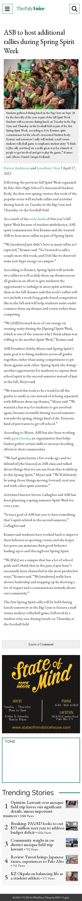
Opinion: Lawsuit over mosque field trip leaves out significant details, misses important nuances (33, 808)
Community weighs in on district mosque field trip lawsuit (32, 844)
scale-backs (38, 218)
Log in (66, 897)
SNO (58, 897)
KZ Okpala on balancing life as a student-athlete (37, 876)
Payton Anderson (17, 168)
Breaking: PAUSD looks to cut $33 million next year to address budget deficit (38, 828)
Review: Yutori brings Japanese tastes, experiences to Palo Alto (37, 859)
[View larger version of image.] (41, 83)
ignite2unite (20, 438)
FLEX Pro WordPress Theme (37, 897)
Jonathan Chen (48, 168)
